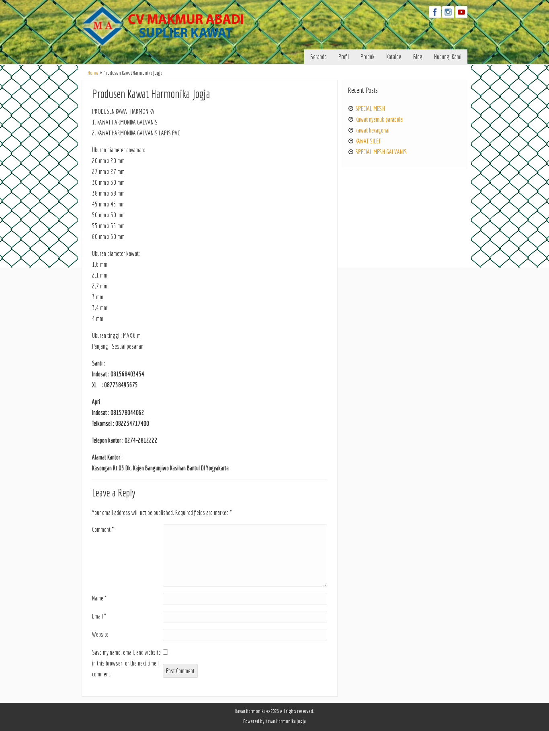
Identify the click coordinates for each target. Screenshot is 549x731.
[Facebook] (435, 12)
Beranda (318, 56)
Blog (417, 56)
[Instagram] (448, 12)
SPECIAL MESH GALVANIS (381, 151)
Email (99, 616)
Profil (343, 56)
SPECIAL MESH (370, 108)
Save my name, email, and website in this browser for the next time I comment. (126, 663)
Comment (103, 529)
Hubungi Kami (447, 56)
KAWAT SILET (368, 141)
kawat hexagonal (372, 130)
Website (100, 634)
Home (93, 73)
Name (99, 598)
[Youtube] (461, 12)
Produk (368, 56)
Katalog (394, 56)
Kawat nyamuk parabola (379, 119)
